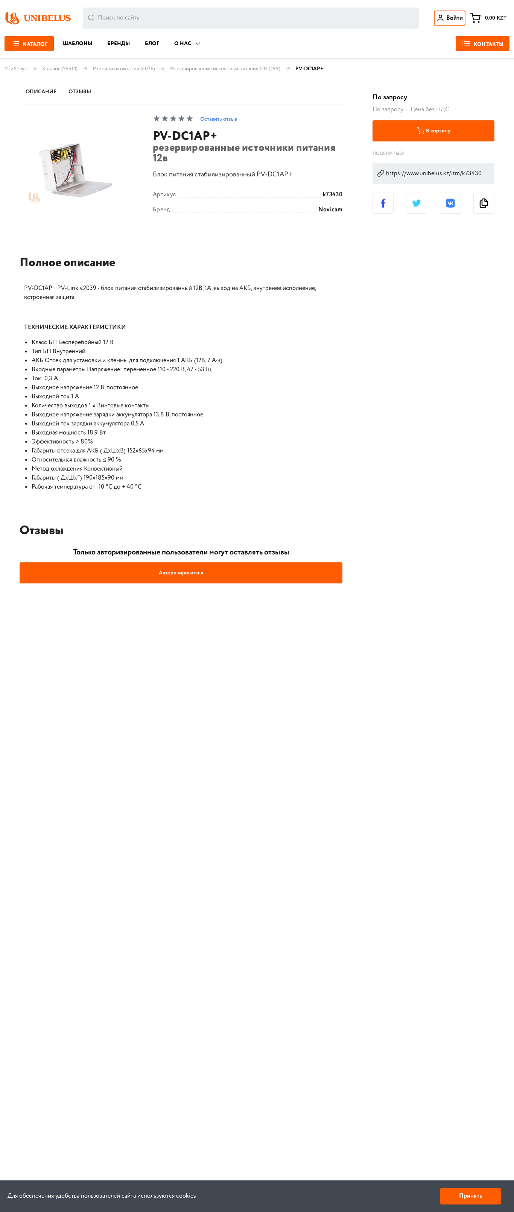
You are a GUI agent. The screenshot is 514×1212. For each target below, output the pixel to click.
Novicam (330, 210)
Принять (470, 1196)
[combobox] (251, 18)
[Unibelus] (38, 18)
